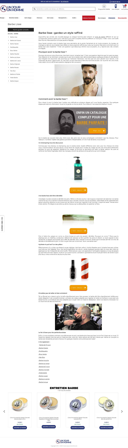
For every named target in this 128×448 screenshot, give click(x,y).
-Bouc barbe (43, 354)
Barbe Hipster (14, 44)
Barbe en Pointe (15, 74)
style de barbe (100, 37)
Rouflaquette (14, 47)
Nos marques (102, 18)
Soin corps (50, 18)
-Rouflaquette (43, 351)
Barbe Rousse (14, 67)
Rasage (2, 18)
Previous (4, 411)
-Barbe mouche (44, 360)
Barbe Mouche (14, 54)
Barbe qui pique (15, 57)
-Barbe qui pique (44, 363)
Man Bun (13, 71)
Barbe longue (14, 81)
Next (122, 411)
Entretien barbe (13, 18)
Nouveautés (122, 18)
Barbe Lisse (13, 37)
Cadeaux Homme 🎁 (89, 18)
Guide (74, 18)
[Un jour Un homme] (12, 8)
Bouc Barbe (13, 50)
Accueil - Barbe (13, 33)
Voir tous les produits (65, 390)
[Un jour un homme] (64, 441)
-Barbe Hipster (43, 348)
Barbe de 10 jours (15, 40)
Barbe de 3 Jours (15, 60)
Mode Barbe (14, 77)
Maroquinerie (62, 18)
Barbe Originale (15, 64)
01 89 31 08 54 (115, 2)
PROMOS (111, 18)
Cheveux (39, 18)
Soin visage (28, 18)
